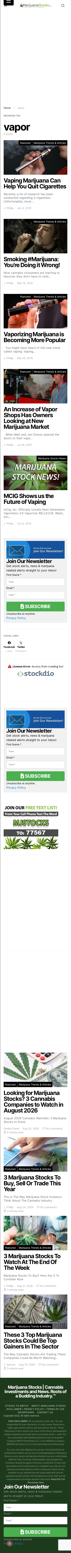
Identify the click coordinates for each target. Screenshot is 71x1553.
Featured (25, 142)
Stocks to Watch (17, 1405)
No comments (54, 1128)
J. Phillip (8, 208)
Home (7, 107)
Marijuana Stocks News (52, 458)
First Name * (13, 574)
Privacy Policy (16, 618)
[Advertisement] (35, 58)
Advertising (26, 1412)
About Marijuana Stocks (48, 1405)
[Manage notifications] (9, 1543)
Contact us (45, 1412)
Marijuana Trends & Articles (50, 142)
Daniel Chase (11, 1128)
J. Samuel (9, 1364)
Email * (10, 587)
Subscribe (37, 606)
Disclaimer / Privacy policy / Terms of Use (35, 1409)
